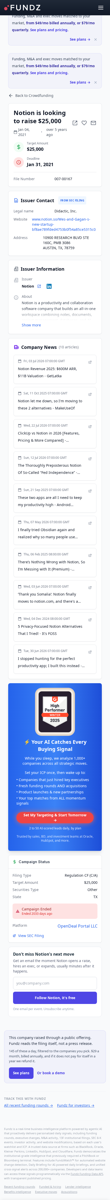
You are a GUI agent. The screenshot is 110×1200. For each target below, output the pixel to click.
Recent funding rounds (19, 1186)
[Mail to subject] (93, 123)
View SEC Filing (31, 935)
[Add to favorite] (84, 123)
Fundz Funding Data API (87, 1174)
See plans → (80, 39)
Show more (31, 325)
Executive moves (46, 1192)
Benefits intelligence (17, 1192)
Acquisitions (69, 1192)
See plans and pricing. (49, 30)
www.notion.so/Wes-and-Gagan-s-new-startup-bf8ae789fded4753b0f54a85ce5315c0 (64, 224)
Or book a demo (51, 1073)
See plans (21, 1073)
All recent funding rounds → (28, 1105)
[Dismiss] (95, 39)
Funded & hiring (50, 1186)
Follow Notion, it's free (55, 997)
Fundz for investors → (75, 1105)
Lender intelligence (78, 1186)
